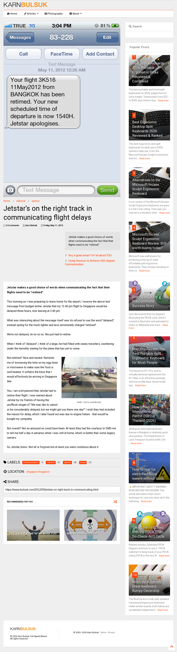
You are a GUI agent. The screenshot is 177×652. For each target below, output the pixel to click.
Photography (55, 13)
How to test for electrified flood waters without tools (148, 474)
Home (13, 13)
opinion (36, 201)
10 (135, 575)
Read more (163, 100)
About (75, 13)
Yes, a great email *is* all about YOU (90, 255)
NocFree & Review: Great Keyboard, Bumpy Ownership (147, 586)
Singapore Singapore (37, 471)
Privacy (111, 632)
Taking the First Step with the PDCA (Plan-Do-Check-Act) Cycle (148, 532)
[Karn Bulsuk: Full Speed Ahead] (25, 5)
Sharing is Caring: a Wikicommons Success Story (146, 301)
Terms (103, 632)
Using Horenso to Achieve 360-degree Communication (87, 531)
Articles (31, 13)
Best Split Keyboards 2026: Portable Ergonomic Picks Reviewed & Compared (148, 72)
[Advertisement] (60, 256)
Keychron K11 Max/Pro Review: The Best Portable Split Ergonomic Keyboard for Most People (148, 354)
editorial (20, 201)
